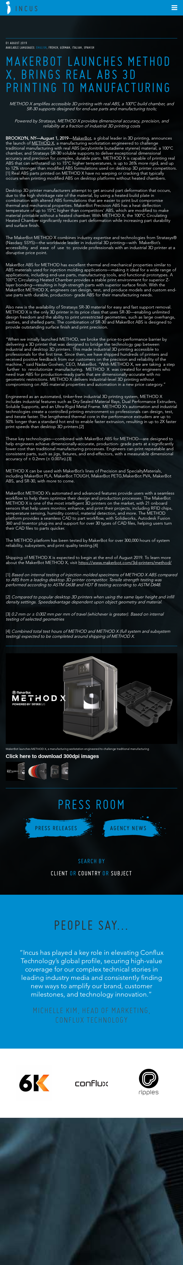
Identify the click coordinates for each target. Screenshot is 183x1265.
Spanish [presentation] (89, 47)
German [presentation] (65, 47)
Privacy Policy (79, 1235)
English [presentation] (41, 47)
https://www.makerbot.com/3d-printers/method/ (125, 562)
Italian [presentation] (77, 47)
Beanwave (115, 1239)
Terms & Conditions (100, 1235)
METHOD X (43, 143)
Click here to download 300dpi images (52, 756)
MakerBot (82, 138)
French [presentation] (53, 47)
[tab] (42, 47)
